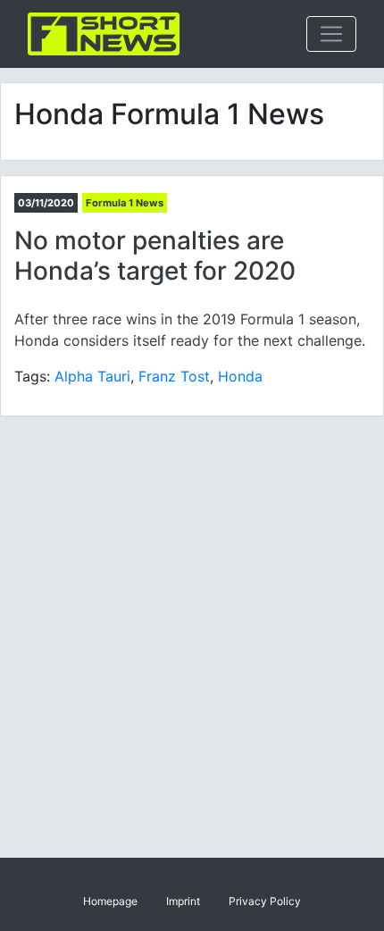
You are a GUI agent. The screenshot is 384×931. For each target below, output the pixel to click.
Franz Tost (174, 376)
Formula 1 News (124, 203)
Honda (240, 376)
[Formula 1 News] (103, 34)
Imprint (183, 901)
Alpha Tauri (92, 376)
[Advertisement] (192, 637)
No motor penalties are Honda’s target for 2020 (155, 255)
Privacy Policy (265, 901)
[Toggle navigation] (331, 34)
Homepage (110, 901)
